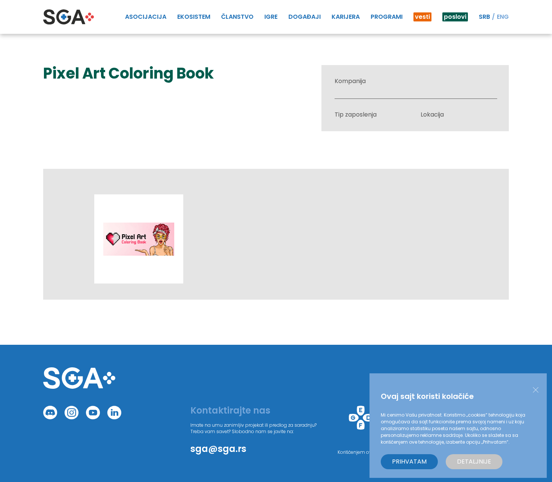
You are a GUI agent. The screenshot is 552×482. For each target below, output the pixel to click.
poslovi (455, 16)
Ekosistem (193, 16)
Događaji (304, 16)
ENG (503, 16)
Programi (387, 16)
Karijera (346, 16)
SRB (484, 16)
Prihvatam (409, 461)
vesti (422, 16)
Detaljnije (474, 461)
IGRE (271, 16)
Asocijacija (145, 16)
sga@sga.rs (218, 449)
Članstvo (237, 16)
